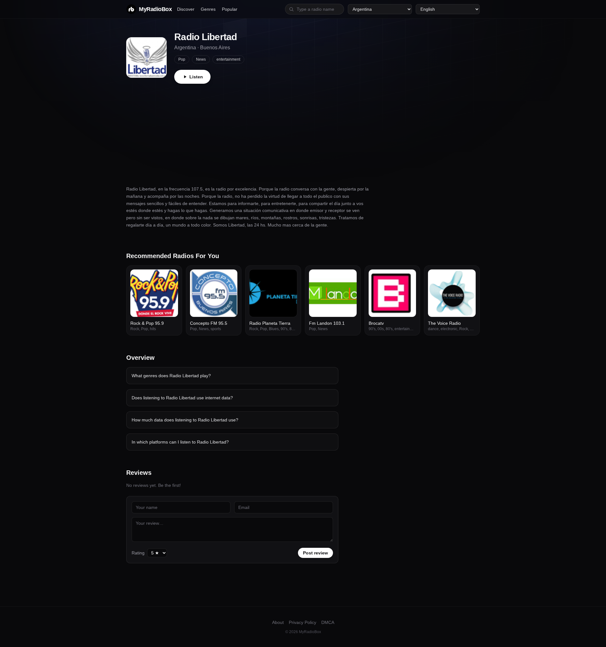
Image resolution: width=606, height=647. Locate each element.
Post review (315, 552)
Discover (185, 9)
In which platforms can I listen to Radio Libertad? (180, 441)
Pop (181, 59)
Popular (229, 9)
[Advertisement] (303, 131)
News (201, 59)
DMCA (327, 622)
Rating (138, 552)
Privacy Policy (302, 622)
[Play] (169, 277)
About (278, 622)
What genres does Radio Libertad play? (171, 375)
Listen (196, 76)
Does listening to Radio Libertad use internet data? (182, 397)
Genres (208, 9)
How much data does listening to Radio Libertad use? (185, 419)
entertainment (228, 59)
